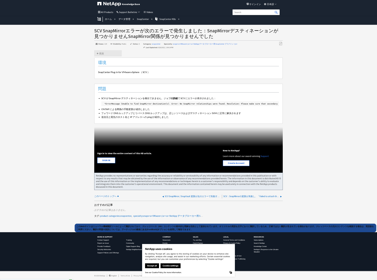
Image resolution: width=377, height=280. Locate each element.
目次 (101, 53)
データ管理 (125, 19)
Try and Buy (197, 240)
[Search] (276, 12)
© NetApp (99, 276)
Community (130, 243)
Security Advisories (104, 249)
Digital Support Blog (133, 246)
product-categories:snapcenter (116, 215)
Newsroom (166, 240)
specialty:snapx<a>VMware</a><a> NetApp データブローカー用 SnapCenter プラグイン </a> (181, 215)
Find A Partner (198, 243)
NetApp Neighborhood (134, 249)
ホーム (108, 19)
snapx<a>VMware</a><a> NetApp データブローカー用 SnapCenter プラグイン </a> (205, 44)
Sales (195, 237)
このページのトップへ (105, 196)
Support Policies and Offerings (108, 253)
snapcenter (156, 44)
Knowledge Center (260, 246)
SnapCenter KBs (167, 19)
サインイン (255, 4)
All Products (107, 12)
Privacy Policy (139, 276)
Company (167, 237)
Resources (259, 237)
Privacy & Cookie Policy (231, 243)
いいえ (60, 276)
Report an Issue (103, 243)
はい (45, 276)
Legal (226, 237)
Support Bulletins (128, 12)
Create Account (236, 163)
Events (165, 243)
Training (129, 240)
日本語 (270, 4)
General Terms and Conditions (234, 240)
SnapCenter (143, 19)
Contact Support (103, 240)
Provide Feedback (103, 246)
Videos (150, 12)
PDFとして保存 (280, 43)
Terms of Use (125, 276)
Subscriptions (258, 240)
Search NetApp (259, 243)
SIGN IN (106, 160)
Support (265, 156)
